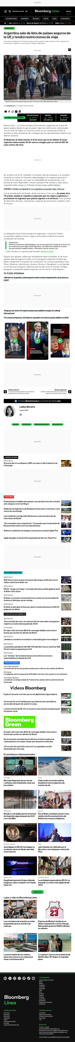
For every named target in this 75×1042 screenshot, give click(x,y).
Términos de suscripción (46, 1016)
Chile (40, 990)
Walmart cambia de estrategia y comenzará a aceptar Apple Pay (31, 530)
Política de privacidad (45, 1014)
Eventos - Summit (44, 1027)
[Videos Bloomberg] (37, 688)
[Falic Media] (68, 14)
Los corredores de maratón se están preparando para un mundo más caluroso (19, 923)
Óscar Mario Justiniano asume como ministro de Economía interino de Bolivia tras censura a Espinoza (53, 816)
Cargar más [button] (37, 892)
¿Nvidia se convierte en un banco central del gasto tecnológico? (31, 639)
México (41, 983)
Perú (40, 992)
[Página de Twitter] (10, 978)
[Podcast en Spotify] (33, 978)
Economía (7, 1013)
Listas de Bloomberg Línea (11, 1025)
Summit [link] (46, 18)
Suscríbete (42, 1013)
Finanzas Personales (10, 1021)
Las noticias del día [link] (11, 18)
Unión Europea (26, 424)
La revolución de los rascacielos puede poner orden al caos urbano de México (34, 668)
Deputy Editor (23, 410)
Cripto (5, 1019)
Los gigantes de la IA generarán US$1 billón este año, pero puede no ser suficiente (35, 674)
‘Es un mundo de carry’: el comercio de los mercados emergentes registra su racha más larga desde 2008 (31, 622)
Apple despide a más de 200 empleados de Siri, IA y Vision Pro (30, 538)
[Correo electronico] (20, 414)
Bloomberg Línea (57, 424)
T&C (40, 1019)
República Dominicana (45, 1002)
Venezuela (42, 988)
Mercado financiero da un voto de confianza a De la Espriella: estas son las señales (19, 782)
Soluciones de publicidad (46, 1034)
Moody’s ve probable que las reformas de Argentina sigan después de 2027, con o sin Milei (20, 816)
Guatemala (42, 1004)
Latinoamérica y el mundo (46, 980)
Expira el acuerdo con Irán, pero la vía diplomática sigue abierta (30, 694)
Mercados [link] (36, 18)
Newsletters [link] (24, 18)
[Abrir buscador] (10, 11)
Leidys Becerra (10, 106)
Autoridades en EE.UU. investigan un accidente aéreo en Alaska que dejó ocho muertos (19, 849)
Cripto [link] (54, 18)
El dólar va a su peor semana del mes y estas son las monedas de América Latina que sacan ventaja (31, 599)
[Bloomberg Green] (37, 722)
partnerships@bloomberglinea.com (49, 1029)
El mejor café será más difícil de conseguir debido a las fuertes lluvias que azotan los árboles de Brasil (30, 631)
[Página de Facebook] (5, 978)
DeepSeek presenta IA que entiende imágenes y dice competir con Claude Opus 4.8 (20, 882)
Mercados (7, 1014)
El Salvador (42, 1000)
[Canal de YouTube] (14, 978)
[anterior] (5, 391)
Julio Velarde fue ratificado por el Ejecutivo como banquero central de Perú (53, 849)
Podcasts (6, 1023)
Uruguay (41, 997)
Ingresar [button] (68, 11)
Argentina (9, 28)
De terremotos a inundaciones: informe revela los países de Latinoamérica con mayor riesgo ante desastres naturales (29, 740)
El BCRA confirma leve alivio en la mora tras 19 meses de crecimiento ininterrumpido (54, 392)
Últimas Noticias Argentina (42, 424)
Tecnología (42, 1018)
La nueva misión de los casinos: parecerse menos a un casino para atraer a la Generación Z (18, 956)
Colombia (42, 987)
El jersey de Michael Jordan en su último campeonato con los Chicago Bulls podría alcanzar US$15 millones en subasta (54, 925)
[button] (69, 49)
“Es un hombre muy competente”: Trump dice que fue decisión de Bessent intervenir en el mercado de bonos (32, 524)
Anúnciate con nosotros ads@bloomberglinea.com (53, 1030)
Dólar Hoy (7, 1016)
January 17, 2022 (47, 251)
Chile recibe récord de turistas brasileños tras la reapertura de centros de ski (51, 782)
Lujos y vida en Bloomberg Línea (20, 897)
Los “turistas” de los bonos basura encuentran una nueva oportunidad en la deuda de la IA (28, 657)
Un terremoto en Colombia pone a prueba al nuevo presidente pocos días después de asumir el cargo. (30, 702)
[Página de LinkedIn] (24, 978)
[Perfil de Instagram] (19, 978)
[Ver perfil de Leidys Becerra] (11, 411)
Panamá (41, 995)
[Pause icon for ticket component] (5, 23)
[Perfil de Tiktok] (28, 978)
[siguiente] (69, 391)
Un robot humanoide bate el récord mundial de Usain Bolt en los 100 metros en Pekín (21, 392)
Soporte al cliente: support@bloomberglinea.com (53, 1032)
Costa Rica (42, 999)
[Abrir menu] (5, 11)
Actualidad (7, 1018)
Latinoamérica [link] (65, 18)
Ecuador (41, 993)
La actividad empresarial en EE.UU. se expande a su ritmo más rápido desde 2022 (54, 882)
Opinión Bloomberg (11, 663)
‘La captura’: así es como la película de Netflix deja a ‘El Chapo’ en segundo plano (54, 956)
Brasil (40, 982)
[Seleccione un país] (26, 11)
